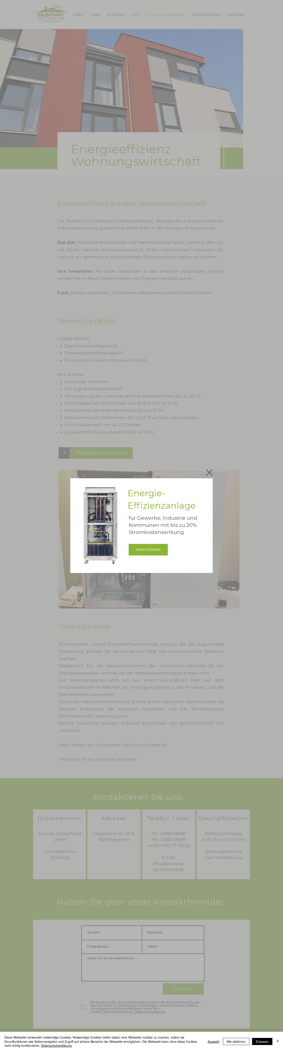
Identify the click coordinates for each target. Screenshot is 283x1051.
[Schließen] (277, 1041)
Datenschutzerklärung (56, 1045)
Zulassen (262, 1041)
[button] (209, 472)
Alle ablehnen (236, 1041)
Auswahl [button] (213, 1041)
